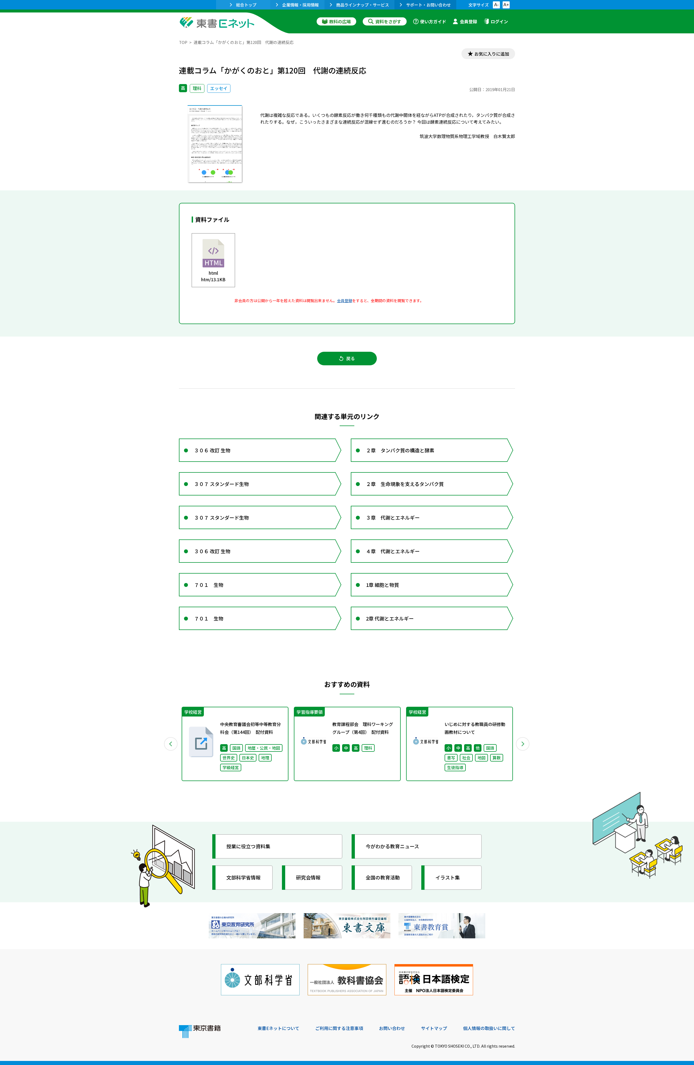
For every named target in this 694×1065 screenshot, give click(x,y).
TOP (183, 42)
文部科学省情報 (243, 877)
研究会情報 (308, 877)
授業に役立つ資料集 (248, 846)
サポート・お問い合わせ (428, 5)
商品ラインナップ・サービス (362, 5)
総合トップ (246, 5)
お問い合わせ (392, 1028)
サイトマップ (434, 1028)
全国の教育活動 (383, 877)
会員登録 (468, 21)
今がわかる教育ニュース (392, 846)
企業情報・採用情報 (300, 5)
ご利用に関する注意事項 (339, 1028)
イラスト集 (447, 877)
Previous (171, 744)
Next (523, 744)
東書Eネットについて (278, 1028)
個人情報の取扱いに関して (489, 1028)
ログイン (499, 21)
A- (496, 4)
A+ (506, 4)
